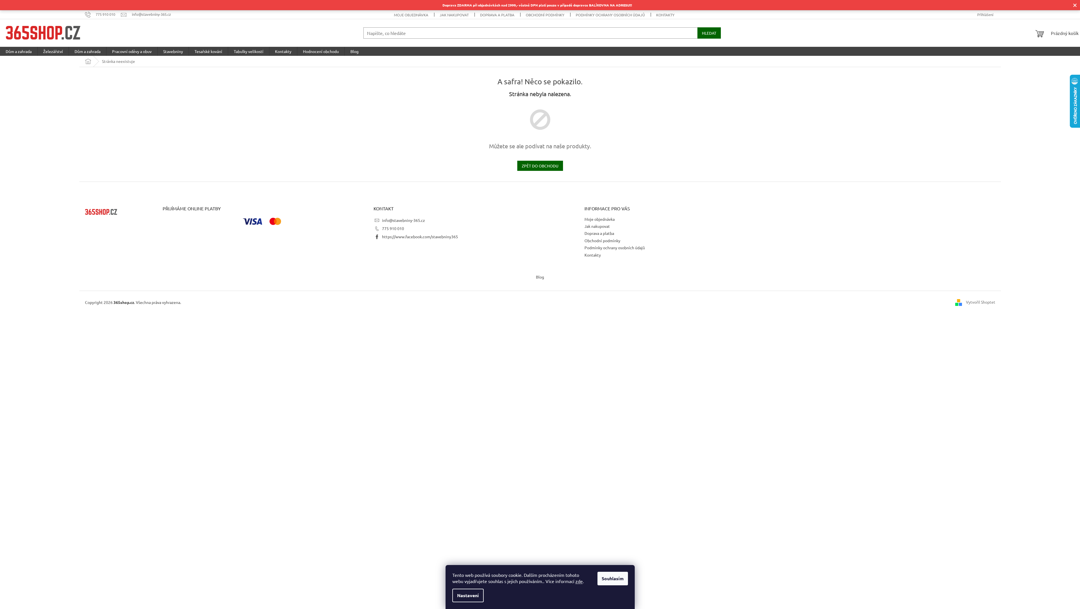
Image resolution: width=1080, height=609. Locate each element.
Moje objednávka (411, 14)
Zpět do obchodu (540, 165)
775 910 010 (393, 228)
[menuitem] (18, 51)
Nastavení (468, 595)
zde (579, 581)
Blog (540, 276)
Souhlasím (613, 578)
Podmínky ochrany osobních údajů (610, 14)
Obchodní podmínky (545, 14)
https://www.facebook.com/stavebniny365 (420, 236)
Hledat (709, 33)
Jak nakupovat (454, 14)
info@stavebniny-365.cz (403, 220)
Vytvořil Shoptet (980, 301)
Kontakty (665, 14)
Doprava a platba (497, 14)
